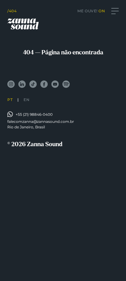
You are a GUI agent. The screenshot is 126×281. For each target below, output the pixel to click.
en (26, 99)
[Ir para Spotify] (66, 84)
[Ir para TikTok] (33, 84)
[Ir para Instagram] (11, 84)
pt (10, 99)
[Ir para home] (23, 23)
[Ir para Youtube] (55, 84)
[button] (115, 11)
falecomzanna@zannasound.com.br (40, 121)
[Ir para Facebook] (44, 84)
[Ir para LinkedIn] (22, 84)
